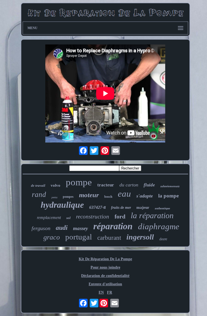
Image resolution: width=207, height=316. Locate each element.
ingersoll (140, 237)
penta (54, 197)
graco (51, 237)
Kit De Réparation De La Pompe (105, 259)
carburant (109, 237)
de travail (38, 185)
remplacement (49, 217)
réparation (113, 226)
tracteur (105, 184)
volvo (55, 185)
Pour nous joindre (105, 267)
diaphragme (158, 226)
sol (68, 218)
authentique (162, 208)
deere (163, 239)
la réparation (152, 215)
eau (124, 194)
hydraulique (62, 205)
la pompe (168, 196)
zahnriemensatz (170, 186)
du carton (128, 184)
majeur (142, 207)
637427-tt (97, 207)
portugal (78, 236)
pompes (68, 197)
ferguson (41, 228)
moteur (89, 195)
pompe (79, 182)
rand (39, 194)
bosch (108, 197)
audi (62, 227)
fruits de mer (121, 208)
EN (101, 292)
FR (109, 292)
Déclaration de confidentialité (105, 276)
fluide (149, 184)
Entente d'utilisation (105, 284)
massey (80, 228)
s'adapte (144, 196)
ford (120, 216)
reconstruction (92, 216)
